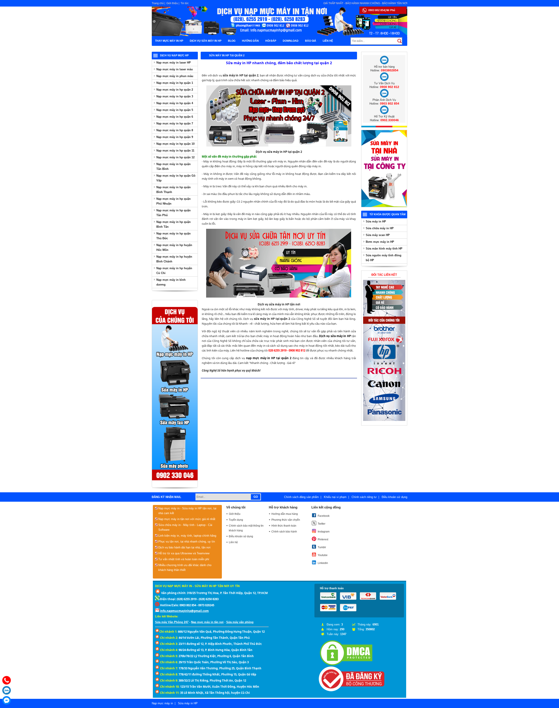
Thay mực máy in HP (169, 40)
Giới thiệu (172, 3)
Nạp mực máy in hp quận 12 (175, 157)
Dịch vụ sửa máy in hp (205, 40)
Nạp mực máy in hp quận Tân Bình (173, 166)
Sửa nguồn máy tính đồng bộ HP (383, 258)
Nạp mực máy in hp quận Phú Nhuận (173, 201)
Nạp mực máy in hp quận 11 (175, 150)
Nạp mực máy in (162, 703)
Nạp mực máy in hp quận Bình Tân (173, 224)
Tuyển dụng (236, 519)
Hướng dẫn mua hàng (284, 513)
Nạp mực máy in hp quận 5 (174, 110)
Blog (231, 40)
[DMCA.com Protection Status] (346, 665)
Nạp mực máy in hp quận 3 (174, 96)
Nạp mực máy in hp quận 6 (174, 116)
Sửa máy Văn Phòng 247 (171, 622)
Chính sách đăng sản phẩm (301, 497)
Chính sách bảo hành (284, 531)
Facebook (324, 515)
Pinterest (323, 539)
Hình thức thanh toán (283, 525)
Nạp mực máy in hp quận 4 (174, 103)
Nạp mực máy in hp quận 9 (174, 137)
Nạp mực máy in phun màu (174, 76)
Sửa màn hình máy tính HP (384, 248)
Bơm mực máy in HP (380, 241)
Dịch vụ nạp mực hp (174, 55)
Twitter (321, 523)
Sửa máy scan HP (378, 235)
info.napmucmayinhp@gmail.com (184, 611)
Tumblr (322, 547)
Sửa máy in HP (376, 221)
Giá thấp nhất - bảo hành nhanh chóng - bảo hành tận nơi (365, 3)
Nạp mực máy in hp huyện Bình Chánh (174, 259)
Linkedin (323, 563)
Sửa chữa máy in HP (380, 228)
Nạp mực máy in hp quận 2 (174, 89)
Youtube (323, 555)
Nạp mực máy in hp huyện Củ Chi (174, 271)
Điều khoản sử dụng (394, 497)
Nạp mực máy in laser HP (173, 62)
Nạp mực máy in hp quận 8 (174, 130)
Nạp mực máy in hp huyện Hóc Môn (174, 247)
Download (290, 40)
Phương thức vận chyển (285, 519)
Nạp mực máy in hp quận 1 (174, 82)
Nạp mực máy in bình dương (171, 282)
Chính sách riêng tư (364, 497)
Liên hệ (328, 40)
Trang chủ (158, 3)
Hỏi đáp (270, 40)
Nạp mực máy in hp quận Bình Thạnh (173, 190)
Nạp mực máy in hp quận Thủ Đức (173, 236)
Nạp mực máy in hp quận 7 (174, 123)
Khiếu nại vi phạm (335, 497)
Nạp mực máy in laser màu (174, 69)
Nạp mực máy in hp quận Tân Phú (173, 213)
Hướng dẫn (250, 40)
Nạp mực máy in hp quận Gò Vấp (175, 178)
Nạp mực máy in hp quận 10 (175, 143)
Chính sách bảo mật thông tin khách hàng (246, 528)
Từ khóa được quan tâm (387, 214)
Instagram (324, 531)
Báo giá (310, 40)
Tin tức (185, 3)
